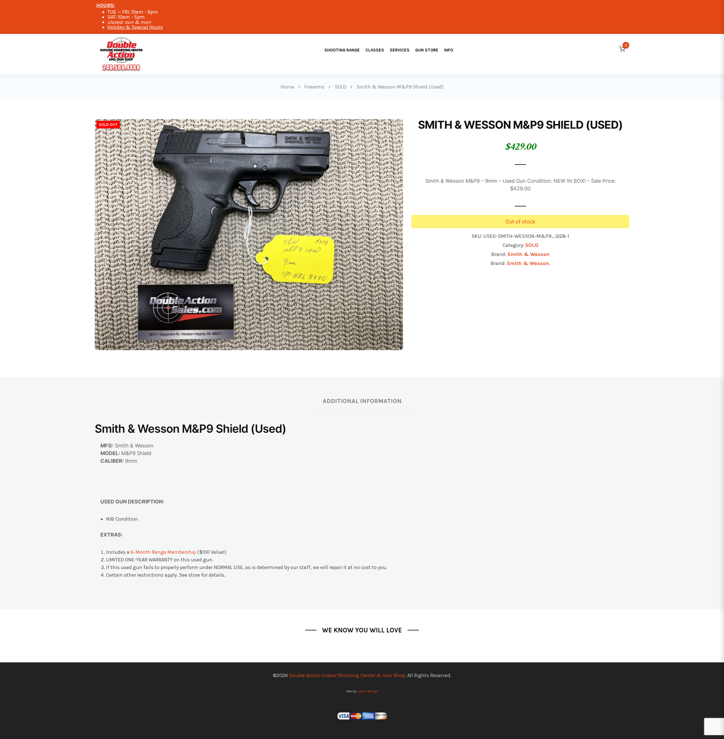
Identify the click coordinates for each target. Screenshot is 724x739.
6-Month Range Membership (163, 552)
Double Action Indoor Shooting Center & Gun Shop (347, 675)
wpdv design (368, 691)
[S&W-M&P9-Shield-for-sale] (249, 234)
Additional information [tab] (362, 400)
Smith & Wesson (528, 254)
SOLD (531, 245)
